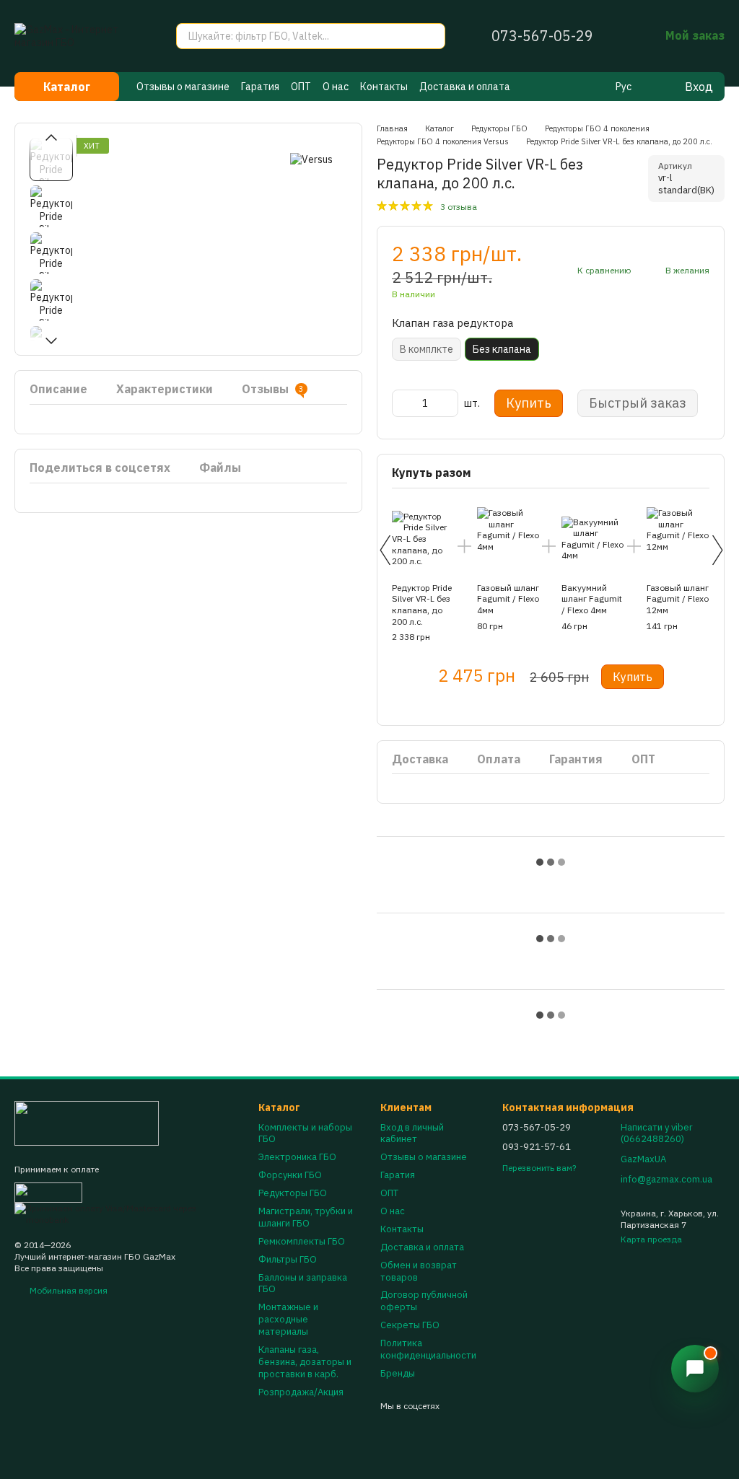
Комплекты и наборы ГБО (305, 1133)
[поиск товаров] (432, 36)
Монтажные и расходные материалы (288, 1319)
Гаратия (260, 86)
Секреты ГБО (410, 1325)
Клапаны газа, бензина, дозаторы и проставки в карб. (304, 1361)
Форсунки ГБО (290, 1175)
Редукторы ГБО (292, 1193)
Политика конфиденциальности (428, 1349)
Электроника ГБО (297, 1157)
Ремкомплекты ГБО (301, 1241)
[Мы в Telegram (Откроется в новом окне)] (575, 86)
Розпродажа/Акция (301, 1392)
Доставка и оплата (464, 86)
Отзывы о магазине (182, 86)
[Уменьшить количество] (403, 403)
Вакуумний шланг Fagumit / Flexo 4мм (591, 598)
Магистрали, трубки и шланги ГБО (305, 1217)
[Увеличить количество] (447, 403)
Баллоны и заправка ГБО (302, 1283)
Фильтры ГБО (287, 1259)
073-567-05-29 (542, 36)
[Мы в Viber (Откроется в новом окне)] (558, 86)
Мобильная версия (67, 1290)
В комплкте (426, 349)
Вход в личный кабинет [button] (412, 1133)
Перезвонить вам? (539, 1167)
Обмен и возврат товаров (418, 1271)
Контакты (384, 86)
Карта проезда (651, 1239)
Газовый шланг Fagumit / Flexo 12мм (678, 598)
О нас (336, 86)
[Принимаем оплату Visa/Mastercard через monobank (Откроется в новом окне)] (125, 1213)
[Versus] (311, 159)
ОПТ (301, 86)
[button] (695, 1368)
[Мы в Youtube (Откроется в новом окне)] (592, 86)
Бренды (397, 1373)
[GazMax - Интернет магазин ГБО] (86, 1122)
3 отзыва (458, 206)
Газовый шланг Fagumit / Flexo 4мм (508, 598)
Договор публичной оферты (424, 1301)
